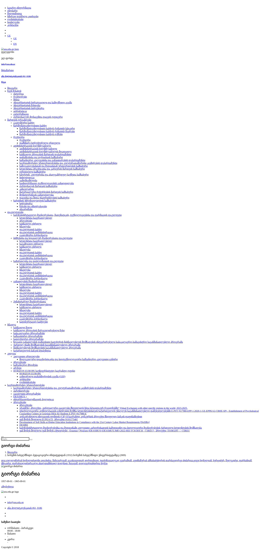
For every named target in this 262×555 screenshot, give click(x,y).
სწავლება (24, 226)
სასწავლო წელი (22, 327)
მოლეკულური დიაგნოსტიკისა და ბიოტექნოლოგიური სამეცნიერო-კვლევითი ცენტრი (68, 359)
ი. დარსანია (243, 460)
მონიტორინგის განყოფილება (36, 195)
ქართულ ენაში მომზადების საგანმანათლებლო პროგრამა (46, 345)
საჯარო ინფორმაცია (19, 8)
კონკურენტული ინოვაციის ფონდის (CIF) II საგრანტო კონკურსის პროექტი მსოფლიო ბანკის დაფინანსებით (80, 416)
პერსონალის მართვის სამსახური (38, 186)
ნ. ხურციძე (216, 460)
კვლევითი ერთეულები (26, 356)
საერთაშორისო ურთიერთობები (26, 385)
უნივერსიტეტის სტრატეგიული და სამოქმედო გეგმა (42, 102)
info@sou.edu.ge (8, 64)
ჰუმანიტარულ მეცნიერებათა (29, 301)
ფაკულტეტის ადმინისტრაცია (36, 232)
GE (15, 38)
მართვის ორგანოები (19, 120)
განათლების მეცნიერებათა (29, 281)
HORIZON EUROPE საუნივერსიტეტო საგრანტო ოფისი (44, 371)
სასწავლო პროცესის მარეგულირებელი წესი (39, 330)
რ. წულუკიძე (229, 460)
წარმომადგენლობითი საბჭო (30, 125)
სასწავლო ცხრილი (30, 223)
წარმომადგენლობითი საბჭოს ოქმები (41, 134)
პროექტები (25, 221)
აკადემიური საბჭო (23, 122)
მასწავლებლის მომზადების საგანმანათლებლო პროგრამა (47, 348)
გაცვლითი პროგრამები (27, 394)
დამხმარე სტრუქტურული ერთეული (39, 143)
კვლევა (11, 353)
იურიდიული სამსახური (32, 172)
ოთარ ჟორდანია (87, 460)
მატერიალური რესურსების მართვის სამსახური (46, 192)
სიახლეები (13, 22)
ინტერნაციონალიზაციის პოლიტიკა (33, 399)
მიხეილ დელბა (57, 463)
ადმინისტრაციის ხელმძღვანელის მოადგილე (45, 151)
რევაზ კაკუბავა (68, 460)
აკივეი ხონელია (201, 460)
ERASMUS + (20, 396)
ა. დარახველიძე (19, 463)
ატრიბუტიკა (20, 111)
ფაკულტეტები (15, 212)
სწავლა (11, 324)
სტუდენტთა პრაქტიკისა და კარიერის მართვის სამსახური (52, 169)
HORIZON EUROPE (30, 373)
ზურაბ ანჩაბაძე (148, 460)
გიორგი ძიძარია (182, 460)
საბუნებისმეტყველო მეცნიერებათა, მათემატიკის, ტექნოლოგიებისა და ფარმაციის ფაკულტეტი (67, 215)
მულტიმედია (14, 13)
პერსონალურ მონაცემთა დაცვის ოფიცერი (38, 117)
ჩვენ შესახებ (14, 91)
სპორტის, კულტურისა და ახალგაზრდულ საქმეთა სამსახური (54, 174)
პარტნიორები (21, 391)
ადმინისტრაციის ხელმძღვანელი (32, 146)
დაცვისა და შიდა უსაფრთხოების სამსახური (44, 197)
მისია (16, 99)
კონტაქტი (12, 25)
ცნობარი (12, 10)
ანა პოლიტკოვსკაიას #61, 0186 (16, 76)
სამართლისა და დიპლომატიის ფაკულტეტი (38, 261)
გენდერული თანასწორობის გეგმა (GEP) (42, 376)
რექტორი (18, 137)
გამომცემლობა (28, 180)
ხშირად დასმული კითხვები (22, 16)
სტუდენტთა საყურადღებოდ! (35, 218)
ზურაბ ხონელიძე (25, 460)
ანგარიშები (25, 209)
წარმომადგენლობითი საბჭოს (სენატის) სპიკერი (47, 128)
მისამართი (7, 70)
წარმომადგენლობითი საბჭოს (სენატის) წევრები (47, 131)
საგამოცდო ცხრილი (31, 244)
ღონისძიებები (15, 19)
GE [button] (9, 35)
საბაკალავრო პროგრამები (29, 333)
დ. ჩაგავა (71, 463)
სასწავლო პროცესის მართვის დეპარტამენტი (45, 154)
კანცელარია (26, 189)
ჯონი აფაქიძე (42, 460)
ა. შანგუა (55, 460)
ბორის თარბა (165, 460)
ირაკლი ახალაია (38, 463)
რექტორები (20, 97)
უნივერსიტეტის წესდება (26, 105)
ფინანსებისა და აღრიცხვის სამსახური (41, 157)
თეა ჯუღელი (8, 460)
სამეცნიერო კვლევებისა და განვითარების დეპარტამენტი (52, 160)
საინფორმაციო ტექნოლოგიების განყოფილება (46, 183)
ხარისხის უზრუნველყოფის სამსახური (34, 200)
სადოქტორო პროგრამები (28, 339)
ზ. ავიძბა (135, 460)
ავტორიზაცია (21, 114)
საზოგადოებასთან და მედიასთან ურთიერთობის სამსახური (53, 166)
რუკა (3, 82)
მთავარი (12, 88)
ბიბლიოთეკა (26, 177)
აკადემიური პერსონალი (33, 235)
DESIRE (23, 425)
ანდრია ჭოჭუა (99, 463)
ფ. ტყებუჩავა (104, 460)
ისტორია (18, 94)
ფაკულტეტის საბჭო (30, 229)
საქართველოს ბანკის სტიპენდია (32, 350)
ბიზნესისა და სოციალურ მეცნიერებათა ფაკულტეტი (42, 238)
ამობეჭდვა (7, 486)
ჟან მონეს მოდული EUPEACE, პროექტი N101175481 (48, 419)
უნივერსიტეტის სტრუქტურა (28, 108)
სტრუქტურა (25, 203)
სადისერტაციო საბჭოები (33, 322)
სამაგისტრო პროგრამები (28, 336)
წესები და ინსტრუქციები (33, 206)
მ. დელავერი (83, 463)
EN (15, 44)
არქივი (17, 368)
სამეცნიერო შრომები (25, 365)
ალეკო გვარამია (121, 460)
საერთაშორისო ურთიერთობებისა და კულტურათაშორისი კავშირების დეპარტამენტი (68, 163)
